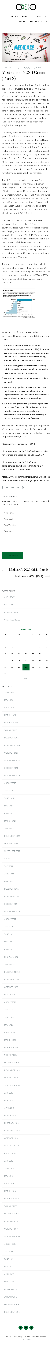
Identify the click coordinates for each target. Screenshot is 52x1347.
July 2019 (8, 1093)
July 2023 (8, 791)
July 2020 (8, 1010)
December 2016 (11, 1304)
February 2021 (11, 957)
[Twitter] (26, 1328)
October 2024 (11, 753)
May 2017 (8, 1267)
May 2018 (8, 1176)
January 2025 (10, 730)
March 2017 (10, 1282)
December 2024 (12, 738)
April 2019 (9, 1108)
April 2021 (9, 949)
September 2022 (12, 851)
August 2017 (10, 1244)
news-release (11, 612)
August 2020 (10, 1002)
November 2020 (12, 980)
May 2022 (8, 881)
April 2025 (9, 708)
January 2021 (10, 964)
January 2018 (10, 1206)
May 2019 (8, 1100)
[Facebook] (21, 1328)
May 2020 (8, 1025)
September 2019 (12, 1085)
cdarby (32, 68)
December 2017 (11, 1214)
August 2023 (10, 783)
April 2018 (9, 1183)
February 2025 (11, 723)
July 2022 (8, 866)
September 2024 (12, 760)
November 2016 (11, 1312)
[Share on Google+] (12, 487)
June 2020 (9, 1017)
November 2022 (12, 836)
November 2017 (12, 1221)
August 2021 (10, 919)
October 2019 (11, 1078)
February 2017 (11, 1289)
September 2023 (12, 776)
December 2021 (11, 889)
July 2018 (8, 1161)
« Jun (25, 678)
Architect (9, 597)
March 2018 (10, 1191)
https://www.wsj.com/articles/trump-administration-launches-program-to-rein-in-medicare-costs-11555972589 (23, 466)
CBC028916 (26, 1339)
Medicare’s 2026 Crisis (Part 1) (28, 570)
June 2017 (9, 1259)
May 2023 (8, 806)
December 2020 (12, 972)
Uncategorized (18, 68)
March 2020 (10, 1040)
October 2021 (11, 904)
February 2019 (11, 1123)
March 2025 (10, 715)
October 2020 (11, 987)
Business (8, 605)
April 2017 (9, 1274)
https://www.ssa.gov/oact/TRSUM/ (19, 443)
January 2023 (10, 828)
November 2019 (12, 1070)
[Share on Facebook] (2, 487)
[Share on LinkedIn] (18, 487)
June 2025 (9, 692)
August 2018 (10, 1153)
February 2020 (11, 1048)
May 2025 (8, 700)
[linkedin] (31, 1328)
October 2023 (11, 768)
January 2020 (11, 1055)
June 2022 (9, 874)
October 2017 (11, 1229)
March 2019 (10, 1115)
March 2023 (10, 821)
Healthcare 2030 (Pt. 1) (28, 576)
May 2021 (8, 942)
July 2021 (8, 927)
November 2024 (12, 745)
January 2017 (10, 1297)
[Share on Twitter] (7, 487)
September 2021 (12, 912)
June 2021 (8, 934)
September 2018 (12, 1146)
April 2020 (9, 1032)
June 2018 (9, 1168)
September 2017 (12, 1236)
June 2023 (9, 798)
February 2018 (11, 1199)
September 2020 (12, 995)
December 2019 (11, 1063)
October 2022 (11, 844)
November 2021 (11, 896)
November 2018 (12, 1131)
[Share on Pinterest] (23, 487)
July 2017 (8, 1251)
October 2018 (11, 1138)
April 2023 (9, 813)
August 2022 (10, 859)
